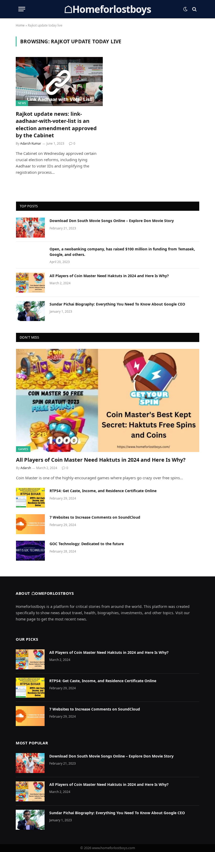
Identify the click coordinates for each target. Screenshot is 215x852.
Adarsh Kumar (30, 143)
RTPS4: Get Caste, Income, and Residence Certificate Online (103, 490)
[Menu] (21, 9)
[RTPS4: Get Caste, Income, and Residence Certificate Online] (30, 498)
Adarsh (25, 468)
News (22, 103)
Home (20, 25)
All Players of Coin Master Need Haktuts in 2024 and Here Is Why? (109, 275)
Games (23, 449)
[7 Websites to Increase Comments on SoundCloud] (30, 524)
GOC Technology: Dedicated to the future (87, 543)
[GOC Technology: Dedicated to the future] (30, 551)
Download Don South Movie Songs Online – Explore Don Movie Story (112, 220)
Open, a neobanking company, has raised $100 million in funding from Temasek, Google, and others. (122, 251)
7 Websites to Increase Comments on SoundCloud (95, 517)
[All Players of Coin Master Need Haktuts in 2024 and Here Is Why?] (30, 283)
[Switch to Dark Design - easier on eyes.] (185, 9)
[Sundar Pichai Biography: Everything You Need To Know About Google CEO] (30, 311)
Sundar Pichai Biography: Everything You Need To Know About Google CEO (117, 304)
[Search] (194, 9)
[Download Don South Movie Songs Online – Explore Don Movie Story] (30, 228)
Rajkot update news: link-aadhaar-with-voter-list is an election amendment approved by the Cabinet (56, 124)
